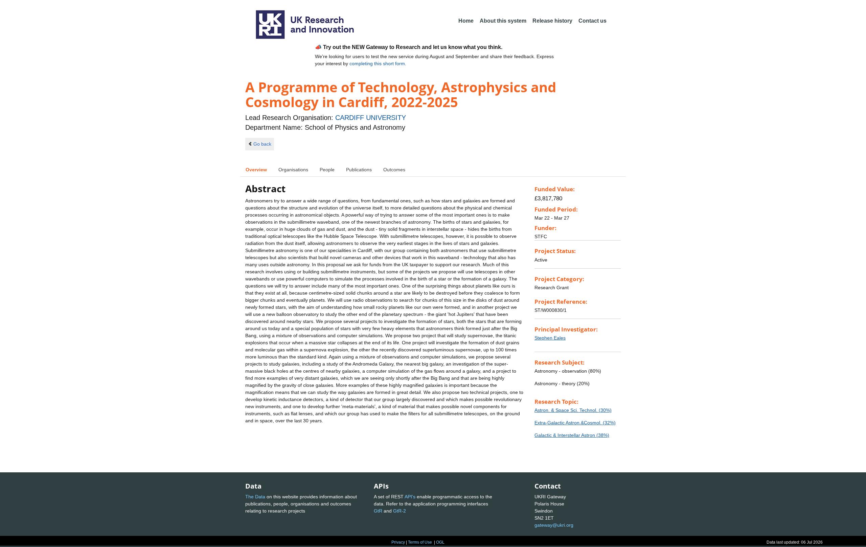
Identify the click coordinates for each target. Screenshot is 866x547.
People (327, 169)
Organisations (293, 169)
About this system (503, 21)
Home (466, 21)
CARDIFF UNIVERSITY (370, 117)
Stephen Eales (550, 338)
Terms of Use (420, 542)
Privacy (398, 542)
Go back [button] (262, 144)
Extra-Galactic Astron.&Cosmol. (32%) (575, 422)
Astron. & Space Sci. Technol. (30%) (573, 410)
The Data (255, 496)
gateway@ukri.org (553, 525)
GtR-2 (399, 511)
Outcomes (394, 169)
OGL (440, 542)
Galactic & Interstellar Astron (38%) (571, 435)
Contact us (592, 21)
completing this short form (377, 63)
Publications (359, 169)
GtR (378, 511)
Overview (256, 169)
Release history (552, 21)
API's (410, 496)
